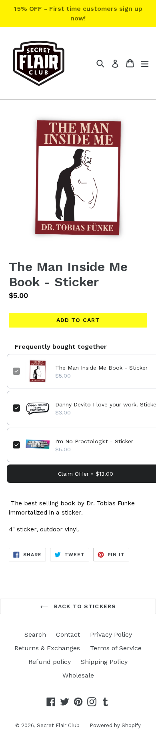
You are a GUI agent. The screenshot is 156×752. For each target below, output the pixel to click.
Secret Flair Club (58, 725)
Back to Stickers (84, 606)
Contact (68, 634)
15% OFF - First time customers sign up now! (78, 13)
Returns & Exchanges (47, 648)
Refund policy (49, 662)
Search (35, 634)
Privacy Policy (111, 634)
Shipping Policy (104, 662)
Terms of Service (116, 648)
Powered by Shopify (115, 725)
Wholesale (78, 675)
